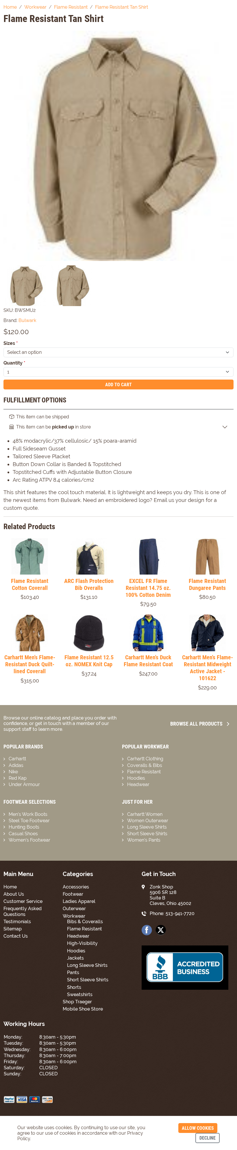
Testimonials (17, 921)
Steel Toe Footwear (29, 820)
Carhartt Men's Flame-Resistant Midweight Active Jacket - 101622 (207, 668)
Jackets (75, 958)
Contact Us (15, 936)
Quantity (14, 363)
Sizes (10, 343)
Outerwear (74, 908)
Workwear (74, 916)
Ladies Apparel (79, 901)
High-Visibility (82, 943)
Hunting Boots (24, 827)
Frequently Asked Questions (22, 911)
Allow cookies (198, 1128)
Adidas (16, 765)
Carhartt (17, 758)
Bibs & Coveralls (85, 921)
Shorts (74, 987)
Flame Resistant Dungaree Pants (207, 584)
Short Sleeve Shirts (147, 833)
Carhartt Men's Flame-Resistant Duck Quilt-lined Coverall (29, 664)
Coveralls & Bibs (144, 765)
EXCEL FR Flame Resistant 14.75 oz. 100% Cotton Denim (148, 587)
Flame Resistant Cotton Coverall (29, 584)
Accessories (76, 887)
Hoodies (136, 778)
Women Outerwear (147, 820)
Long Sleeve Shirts (147, 827)
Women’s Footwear (29, 840)
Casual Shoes (23, 833)
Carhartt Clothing (145, 758)
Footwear (73, 894)
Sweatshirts (79, 994)
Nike (13, 771)
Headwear (138, 784)
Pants (73, 972)
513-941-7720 (180, 913)
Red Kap (18, 778)
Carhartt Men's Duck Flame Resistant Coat (148, 661)
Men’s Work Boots (28, 814)
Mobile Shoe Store (83, 1009)
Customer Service (22, 901)
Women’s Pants (143, 840)
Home (10, 887)
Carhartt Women (144, 814)
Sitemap (12, 929)
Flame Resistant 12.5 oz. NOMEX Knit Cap (89, 661)
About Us (13, 894)
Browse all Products (196, 724)
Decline (207, 1138)
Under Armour (24, 784)
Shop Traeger (77, 1001)
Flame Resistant (144, 771)
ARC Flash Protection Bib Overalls (89, 584)
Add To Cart (118, 384)
